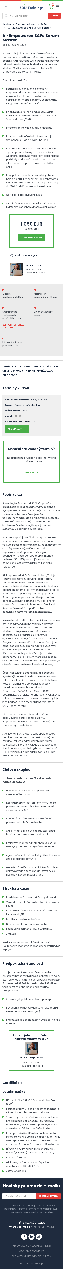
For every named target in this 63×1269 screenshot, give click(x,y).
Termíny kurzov (11, 366)
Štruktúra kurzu (12, 370)
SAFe (44, 24)
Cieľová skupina (49, 366)
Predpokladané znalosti (40, 370)
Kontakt (29, 472)
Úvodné (6, 24)
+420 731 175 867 (35, 269)
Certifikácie (9, 375)
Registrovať (15, 429)
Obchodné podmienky (31, 1251)
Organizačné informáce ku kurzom (31, 1256)
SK (5, 6)
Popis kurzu (31, 366)
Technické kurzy (26, 24)
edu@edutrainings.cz (37, 272)
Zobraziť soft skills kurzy (13, 326)
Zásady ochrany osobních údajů (32, 1246)
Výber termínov (29, 237)
